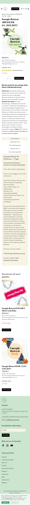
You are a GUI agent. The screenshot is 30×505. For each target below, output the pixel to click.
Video (15, 174)
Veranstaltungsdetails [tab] (15, 152)
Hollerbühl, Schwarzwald (11, 260)
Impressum (5, 474)
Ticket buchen (19, 78)
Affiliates (4, 482)
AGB (3, 477)
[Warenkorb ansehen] (29, 9)
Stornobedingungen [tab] (15, 145)
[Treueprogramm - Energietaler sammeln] (23, 8)
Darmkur (4, 457)
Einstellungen (8, 498)
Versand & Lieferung (8, 468)
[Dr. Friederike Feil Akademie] (5, 9)
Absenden (6, 435)
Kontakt (4, 465)
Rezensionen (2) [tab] (15, 148)
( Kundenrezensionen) (17, 70)
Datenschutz (5, 480)
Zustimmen (5, 502)
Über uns (4, 462)
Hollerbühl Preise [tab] (15, 142)
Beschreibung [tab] (15, 138)
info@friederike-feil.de (12, 420)
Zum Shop (15, 8)
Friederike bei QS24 (7, 460)
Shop (3, 14)
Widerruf (4, 471)
